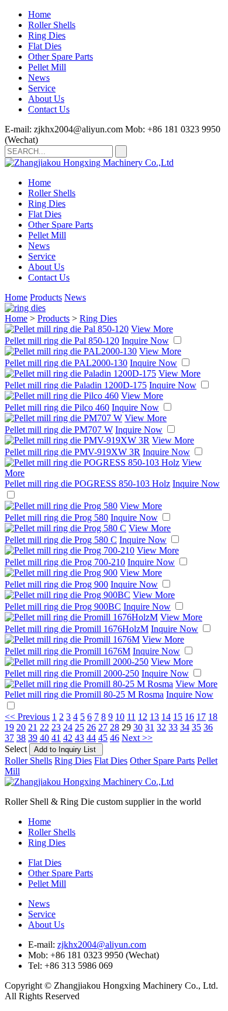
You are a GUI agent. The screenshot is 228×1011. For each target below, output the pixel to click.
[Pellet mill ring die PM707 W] (63, 418)
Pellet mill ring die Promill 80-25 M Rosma (84, 694)
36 (208, 727)
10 (120, 717)
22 (44, 727)
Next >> (137, 738)
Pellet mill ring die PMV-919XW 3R (72, 452)
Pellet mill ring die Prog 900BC (63, 607)
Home (39, 14)
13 (154, 717)
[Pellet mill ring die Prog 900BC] (67, 595)
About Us (46, 99)
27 (103, 727)
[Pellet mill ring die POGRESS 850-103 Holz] (92, 462)
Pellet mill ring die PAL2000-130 (66, 363)
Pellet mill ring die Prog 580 (56, 517)
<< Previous (27, 717)
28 (114, 727)
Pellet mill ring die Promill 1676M (67, 651)
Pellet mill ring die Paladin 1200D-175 (76, 385)
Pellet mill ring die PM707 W (59, 430)
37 (9, 738)
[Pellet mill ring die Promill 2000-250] (76, 662)
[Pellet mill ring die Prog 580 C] (65, 528)
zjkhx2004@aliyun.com (101, 944)
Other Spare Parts (60, 57)
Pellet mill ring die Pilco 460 (57, 407)
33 (173, 727)
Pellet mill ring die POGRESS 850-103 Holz (87, 484)
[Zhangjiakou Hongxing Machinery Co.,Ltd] (89, 163)
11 (131, 717)
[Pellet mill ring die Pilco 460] (62, 396)
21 (32, 727)
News (39, 78)
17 (201, 717)
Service (42, 88)
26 (91, 727)
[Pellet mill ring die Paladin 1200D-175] (80, 373)
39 (32, 738)
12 (142, 717)
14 (166, 717)
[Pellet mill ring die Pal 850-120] (67, 329)
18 (212, 717)
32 (161, 727)
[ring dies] (25, 308)
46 (114, 738)
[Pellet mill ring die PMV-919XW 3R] (77, 440)
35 (196, 727)
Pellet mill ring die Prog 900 (56, 584)
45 (103, 738)
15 (177, 717)
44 (91, 738)
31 (149, 727)
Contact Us (49, 109)
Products (46, 297)
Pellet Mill (47, 67)
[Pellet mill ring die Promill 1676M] (72, 639)
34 (184, 727)
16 (189, 717)
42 (67, 738)
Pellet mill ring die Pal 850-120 (62, 341)
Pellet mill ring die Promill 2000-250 (72, 673)
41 (56, 738)
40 (44, 738)
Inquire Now (145, 341)
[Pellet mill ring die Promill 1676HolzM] (81, 617)
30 (138, 727)
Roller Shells (51, 25)
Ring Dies (46, 35)
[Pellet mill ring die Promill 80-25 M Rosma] (89, 684)
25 (79, 727)
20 (21, 727)
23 (56, 727)
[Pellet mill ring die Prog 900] (61, 573)
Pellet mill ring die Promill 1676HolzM (76, 629)
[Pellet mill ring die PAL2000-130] (71, 351)
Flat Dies (44, 46)
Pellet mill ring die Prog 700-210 (65, 562)
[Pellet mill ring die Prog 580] (61, 506)
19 (9, 727)
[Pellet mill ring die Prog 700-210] (69, 550)
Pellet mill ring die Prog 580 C (61, 540)
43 (79, 738)
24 (67, 727)
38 (21, 738)
